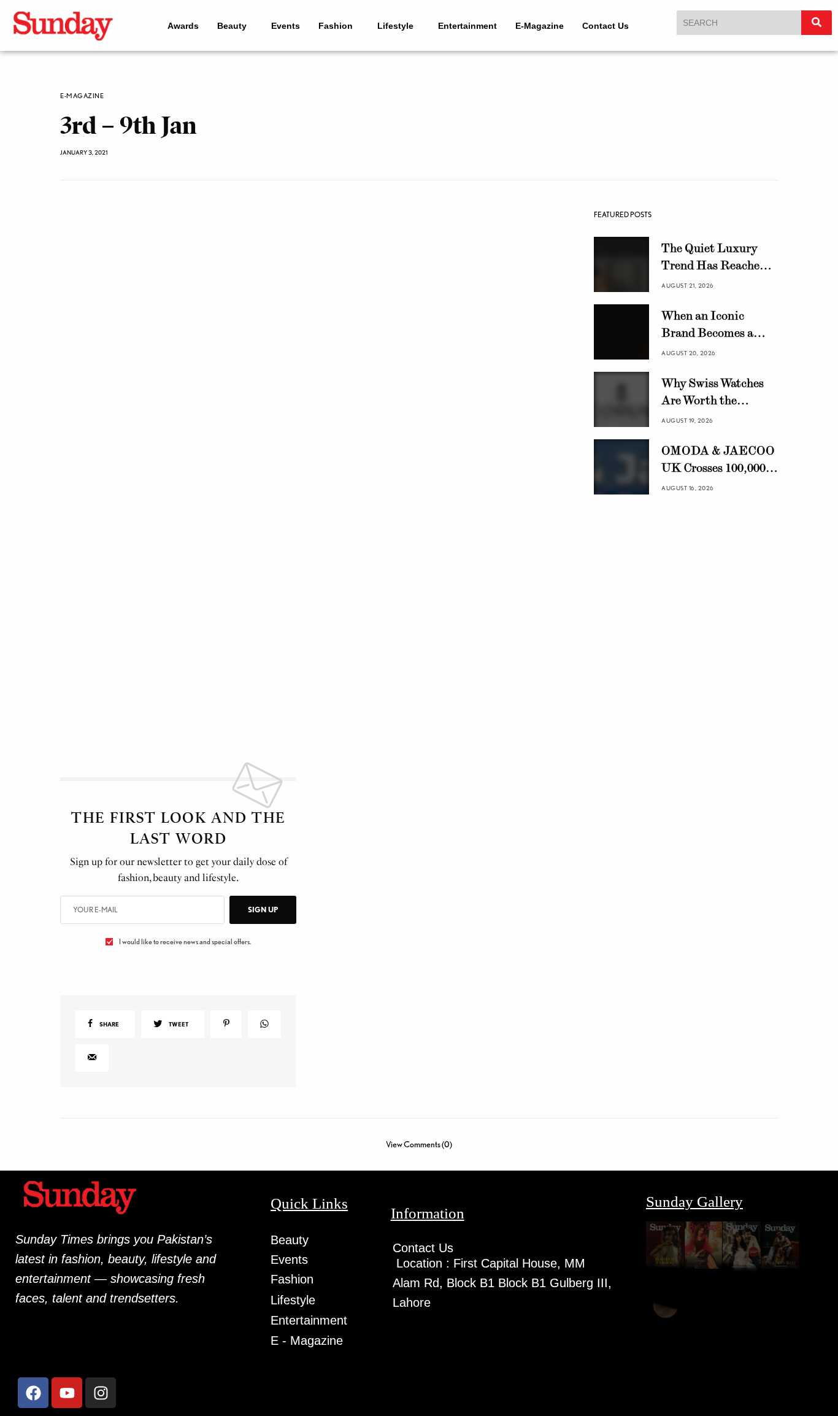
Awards (174, 26)
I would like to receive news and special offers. (185, 1059)
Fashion (332, 26)
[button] (229, 25)
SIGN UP (263, 1027)
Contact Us (613, 26)
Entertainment (475, 26)
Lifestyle (398, 26)
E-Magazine (547, 26)
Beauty (223, 26)
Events (282, 26)
